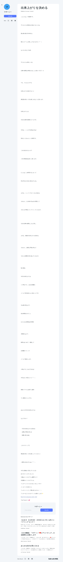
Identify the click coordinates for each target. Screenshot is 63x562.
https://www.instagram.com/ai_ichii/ (29, 497)
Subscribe (10, 16)
